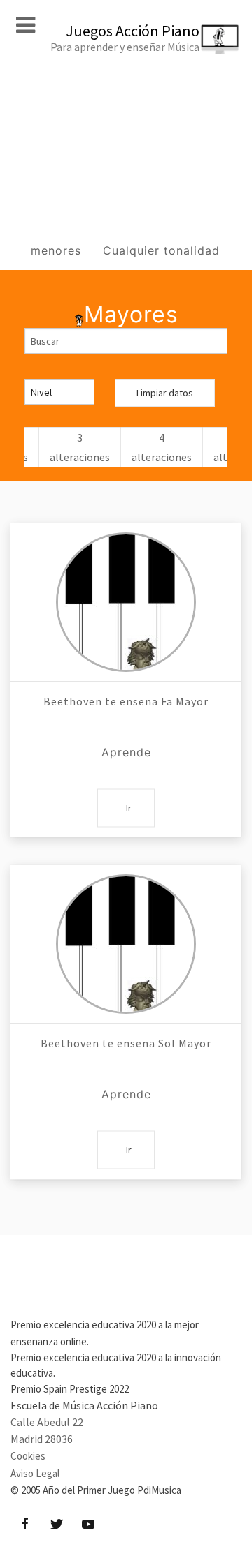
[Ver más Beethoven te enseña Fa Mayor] (125, 602)
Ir (129, 808)
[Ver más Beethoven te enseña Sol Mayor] (125, 944)
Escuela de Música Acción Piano (84, 1405)
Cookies (28, 1455)
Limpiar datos (164, 393)
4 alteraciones (162, 447)
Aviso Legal (34, 1473)
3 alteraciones (80, 447)
